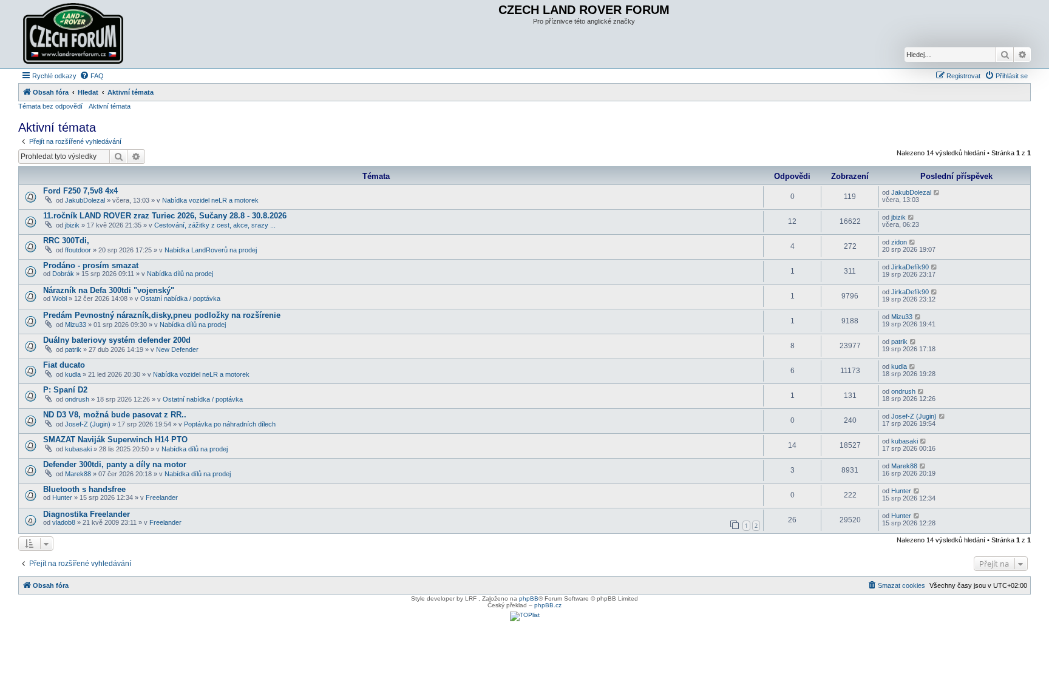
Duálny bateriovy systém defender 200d (117, 340)
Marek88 (78, 473)
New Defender (177, 349)
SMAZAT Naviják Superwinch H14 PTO (115, 439)
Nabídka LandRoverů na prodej (211, 250)
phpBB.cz (548, 605)
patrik (73, 349)
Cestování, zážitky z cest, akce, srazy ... (215, 225)
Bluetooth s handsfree (84, 489)
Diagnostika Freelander (86, 514)
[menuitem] (92, 76)
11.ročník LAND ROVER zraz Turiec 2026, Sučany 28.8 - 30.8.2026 (165, 215)
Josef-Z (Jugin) (87, 424)
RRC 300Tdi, (66, 240)
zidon (899, 242)
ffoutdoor (78, 250)
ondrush (77, 399)
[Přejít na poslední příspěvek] (937, 192)
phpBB (528, 598)
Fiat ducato (64, 364)
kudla (73, 374)
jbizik (72, 225)
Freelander (162, 497)
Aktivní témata (110, 106)
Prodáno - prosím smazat (90, 265)
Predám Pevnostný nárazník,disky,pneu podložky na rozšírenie (161, 315)
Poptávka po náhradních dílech (230, 424)
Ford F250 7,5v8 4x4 (80, 190)
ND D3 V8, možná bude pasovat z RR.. (114, 414)
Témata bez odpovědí (50, 106)
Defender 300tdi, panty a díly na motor (114, 464)
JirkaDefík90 (910, 267)
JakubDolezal (85, 200)
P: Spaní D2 (65, 389)
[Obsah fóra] (74, 34)
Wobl (59, 298)
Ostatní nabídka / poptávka (180, 298)
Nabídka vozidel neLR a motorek (210, 200)
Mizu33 (75, 324)
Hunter (62, 497)
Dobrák (63, 273)
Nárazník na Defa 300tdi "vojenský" (108, 290)
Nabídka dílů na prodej (180, 273)
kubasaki (78, 449)
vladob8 (63, 522)
